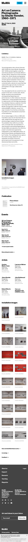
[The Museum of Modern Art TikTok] (2, 503)
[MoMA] (4, 529)
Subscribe (22, 518)
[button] (25, 3)
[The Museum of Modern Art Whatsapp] (8, 503)
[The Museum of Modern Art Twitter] (8, 500)
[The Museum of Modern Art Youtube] (11, 503)
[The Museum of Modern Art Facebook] (5, 500)
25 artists (17, 290)
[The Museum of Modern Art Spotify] (5, 503)
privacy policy (18, 540)
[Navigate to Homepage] (5, 3)
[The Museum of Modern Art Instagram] (2, 500)
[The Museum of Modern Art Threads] (11, 500)
